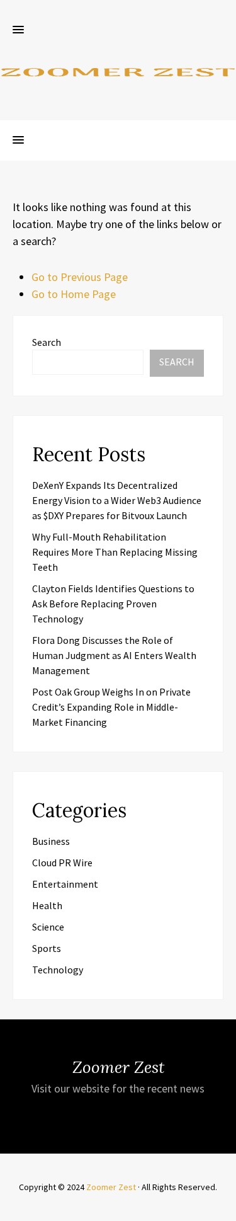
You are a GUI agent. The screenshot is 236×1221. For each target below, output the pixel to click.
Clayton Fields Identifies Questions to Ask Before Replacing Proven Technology (113, 603)
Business (51, 841)
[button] (18, 30)
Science (48, 926)
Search (46, 342)
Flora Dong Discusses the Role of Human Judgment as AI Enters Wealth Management (114, 655)
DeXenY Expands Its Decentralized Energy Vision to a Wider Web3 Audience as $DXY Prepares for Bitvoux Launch (116, 500)
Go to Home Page (73, 294)
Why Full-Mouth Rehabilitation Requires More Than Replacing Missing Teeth (115, 551)
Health (47, 905)
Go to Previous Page (79, 277)
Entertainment (65, 884)
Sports (46, 948)
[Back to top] (223, 1208)
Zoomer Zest (111, 1187)
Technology (57, 969)
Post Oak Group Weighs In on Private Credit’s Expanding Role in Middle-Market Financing (111, 706)
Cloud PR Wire (62, 862)
